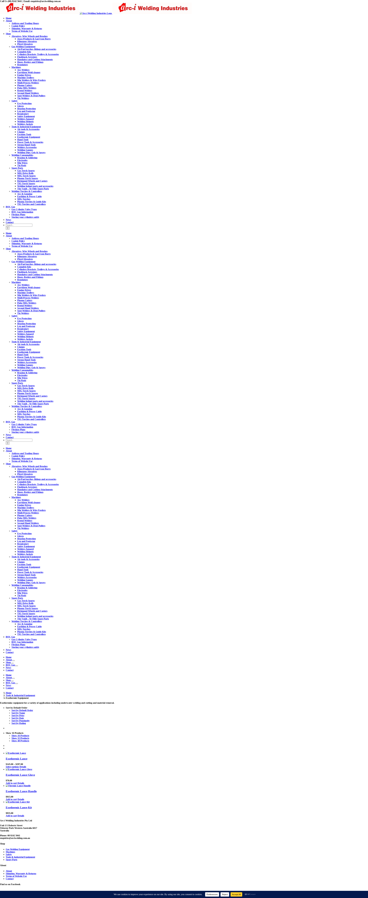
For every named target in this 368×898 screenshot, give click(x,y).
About (9, 871)
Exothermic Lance (16, 758)
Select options (12, 767)
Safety (9, 854)
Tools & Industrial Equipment (20, 857)
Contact (10, 878)
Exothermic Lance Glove (20, 774)
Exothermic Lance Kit (19, 807)
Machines (10, 852)
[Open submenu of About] (14, 660)
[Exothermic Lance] (187, 753)
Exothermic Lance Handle (21, 791)
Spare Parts (11, 859)
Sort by (22, 710)
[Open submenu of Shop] (12, 663)
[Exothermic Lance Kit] (187, 802)
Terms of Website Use (16, 876)
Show (20, 735)
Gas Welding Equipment (18, 849)
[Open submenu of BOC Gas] (17, 665)
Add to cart (11, 783)
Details (23, 767)
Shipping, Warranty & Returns (21, 873)
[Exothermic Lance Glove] (187, 769)
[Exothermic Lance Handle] (187, 785)
